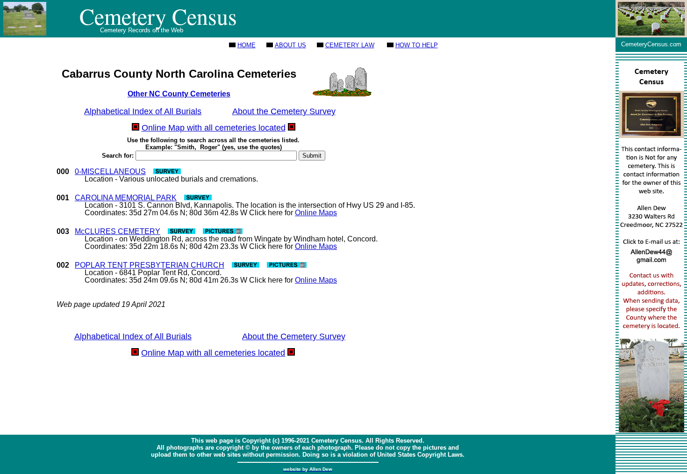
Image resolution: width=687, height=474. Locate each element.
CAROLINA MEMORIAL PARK (126, 198)
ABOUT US (290, 45)
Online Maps (316, 213)
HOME (246, 45)
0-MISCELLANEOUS (110, 171)
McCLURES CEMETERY (117, 231)
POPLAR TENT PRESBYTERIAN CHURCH (149, 265)
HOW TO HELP (416, 45)
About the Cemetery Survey (284, 111)
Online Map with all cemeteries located (214, 127)
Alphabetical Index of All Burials (142, 111)
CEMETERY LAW (349, 45)
